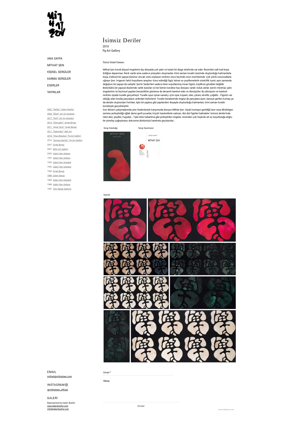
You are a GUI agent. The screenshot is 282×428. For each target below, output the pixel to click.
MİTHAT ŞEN (55, 65)
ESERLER (53, 85)
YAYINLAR (53, 92)
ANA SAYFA (54, 58)
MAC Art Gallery (60, 149)
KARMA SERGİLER (59, 78)
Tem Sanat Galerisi (62, 189)
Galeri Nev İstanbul (62, 180)
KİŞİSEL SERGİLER (59, 72)
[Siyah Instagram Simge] (66, 385)
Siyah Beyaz (58, 171)
